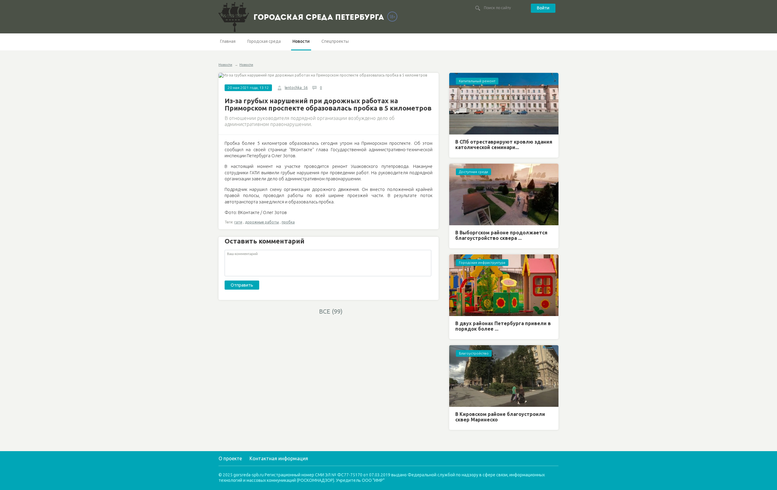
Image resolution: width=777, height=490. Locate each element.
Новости (301, 41)
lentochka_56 (296, 88)
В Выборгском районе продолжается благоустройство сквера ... (501, 235)
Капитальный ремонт (477, 81)
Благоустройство (474, 353)
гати (238, 222)
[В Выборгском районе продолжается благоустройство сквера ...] (503, 194)
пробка (288, 222)
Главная (228, 41)
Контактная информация (278, 458)
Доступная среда (473, 172)
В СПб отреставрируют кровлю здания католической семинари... (503, 144)
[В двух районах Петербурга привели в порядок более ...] (503, 285)
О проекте (230, 458)
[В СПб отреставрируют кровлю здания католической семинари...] (503, 103)
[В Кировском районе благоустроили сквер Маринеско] (503, 376)
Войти (543, 7)
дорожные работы (262, 222)
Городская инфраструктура (482, 262)
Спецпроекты (335, 41)
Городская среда (264, 41)
